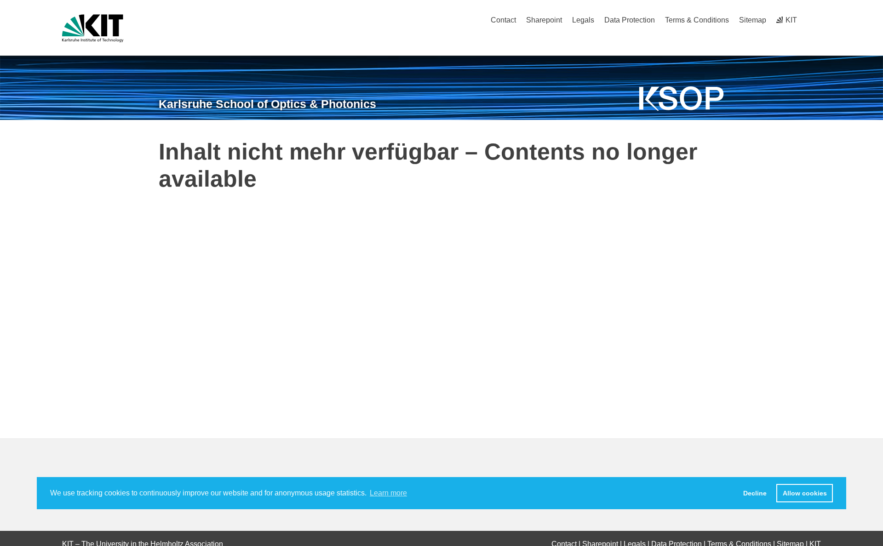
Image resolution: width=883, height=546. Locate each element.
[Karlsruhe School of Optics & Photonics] (681, 98)
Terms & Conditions (697, 20)
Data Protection (629, 20)
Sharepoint (544, 20)
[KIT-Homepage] (92, 28)
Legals (583, 20)
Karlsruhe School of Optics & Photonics (267, 103)
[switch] (817, 20)
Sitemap (752, 20)
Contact (503, 20)
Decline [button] (755, 493)
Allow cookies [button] (805, 493)
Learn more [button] (388, 493)
